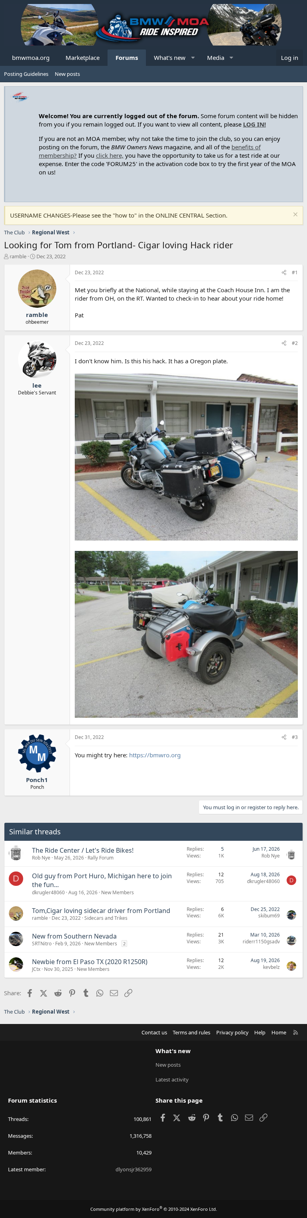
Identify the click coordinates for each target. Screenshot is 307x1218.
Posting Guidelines (26, 73)
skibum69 (269, 915)
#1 (295, 272)
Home (278, 1032)
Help (259, 1032)
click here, (110, 155)
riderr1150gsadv (261, 941)
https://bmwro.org (155, 755)
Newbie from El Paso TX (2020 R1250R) (90, 961)
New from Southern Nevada (74, 936)
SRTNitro (42, 943)
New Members (117, 892)
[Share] (284, 272)
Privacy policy (232, 1032)
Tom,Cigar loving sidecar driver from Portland (101, 910)
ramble (18, 256)
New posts (67, 73)
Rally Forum (101, 857)
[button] (193, 58)
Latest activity (172, 1079)
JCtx (36, 969)
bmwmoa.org (31, 57)
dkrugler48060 (48, 892)
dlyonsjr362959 (134, 1169)
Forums (127, 57)
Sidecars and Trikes (106, 918)
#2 (295, 343)
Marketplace (83, 57)
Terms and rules (191, 1032)
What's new (169, 57)
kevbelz (271, 967)
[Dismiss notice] (294, 215)
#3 (295, 737)
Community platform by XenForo (153, 1209)
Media (215, 57)
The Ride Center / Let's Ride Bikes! (83, 850)
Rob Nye (41, 857)
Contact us (154, 1032)
